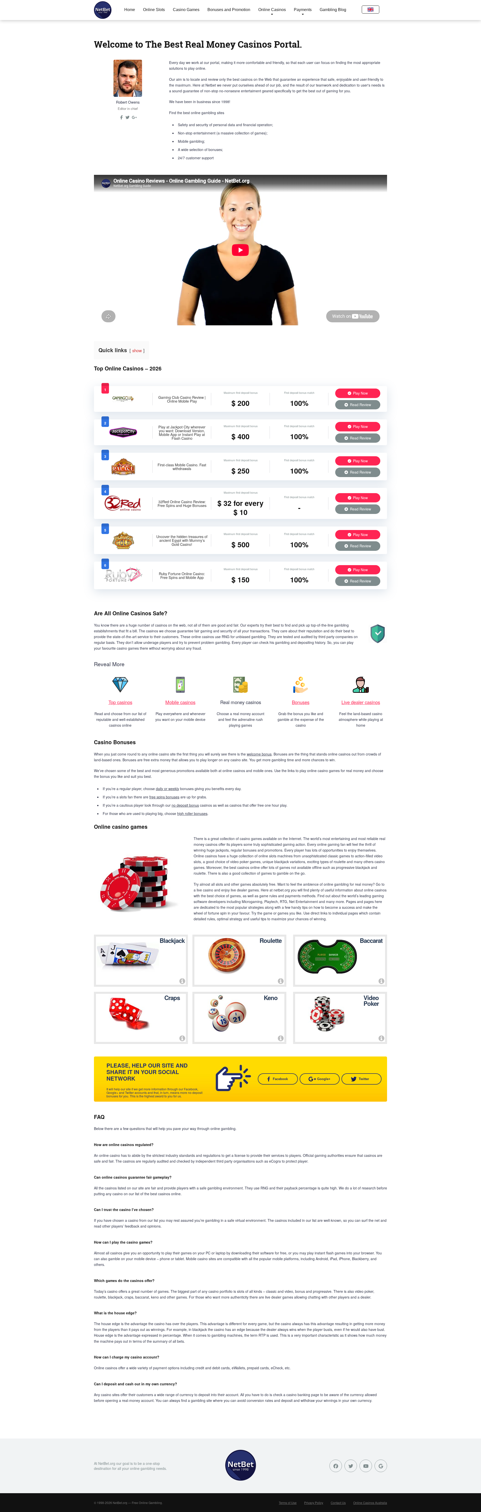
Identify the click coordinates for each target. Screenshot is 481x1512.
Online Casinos (272, 10)
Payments (303, 10)
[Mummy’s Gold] (123, 547)
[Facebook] (335, 1466)
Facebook (280, 1079)
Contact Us (338, 1502)
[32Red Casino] (123, 510)
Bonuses (300, 702)
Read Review (360, 404)
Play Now (360, 393)
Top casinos (120, 702)
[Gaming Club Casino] (123, 403)
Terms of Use (288, 1502)
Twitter (364, 1079)
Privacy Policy (313, 1502)
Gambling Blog (333, 10)
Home (129, 10)
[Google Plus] (381, 1466)
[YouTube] (365, 1466)
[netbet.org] (102, 10)
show (137, 350)
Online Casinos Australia (370, 1502)
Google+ (323, 1079)
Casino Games (186, 10)
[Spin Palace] (123, 473)
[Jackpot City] (123, 437)
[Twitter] (128, 119)
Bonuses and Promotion (228, 10)
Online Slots (154, 10)
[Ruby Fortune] (123, 582)
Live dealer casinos (360, 702)
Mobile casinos (180, 702)
